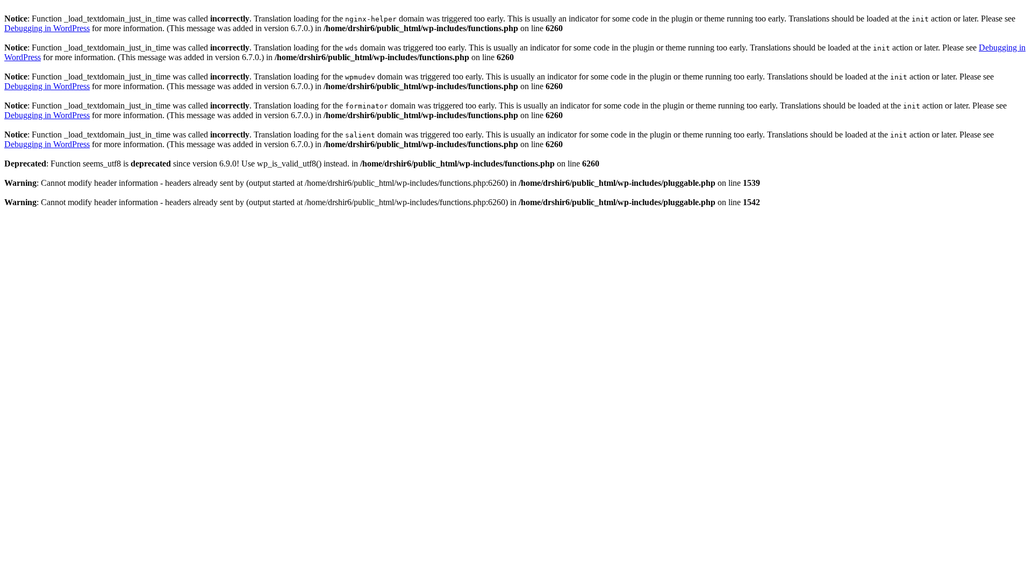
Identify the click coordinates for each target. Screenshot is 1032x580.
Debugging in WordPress (47, 28)
